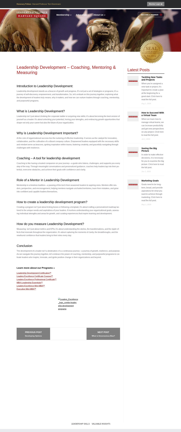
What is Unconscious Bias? (103, 334)
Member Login (155, 4)
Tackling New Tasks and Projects (151, 78)
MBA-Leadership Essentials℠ (30, 283)
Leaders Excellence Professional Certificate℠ (36, 279)
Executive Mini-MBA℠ (26, 289)
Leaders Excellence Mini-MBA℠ (31, 286)
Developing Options (33, 334)
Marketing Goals (150, 180)
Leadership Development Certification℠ (34, 273)
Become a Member (150, 15)
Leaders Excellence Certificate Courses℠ (35, 276)
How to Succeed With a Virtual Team (152, 114)
